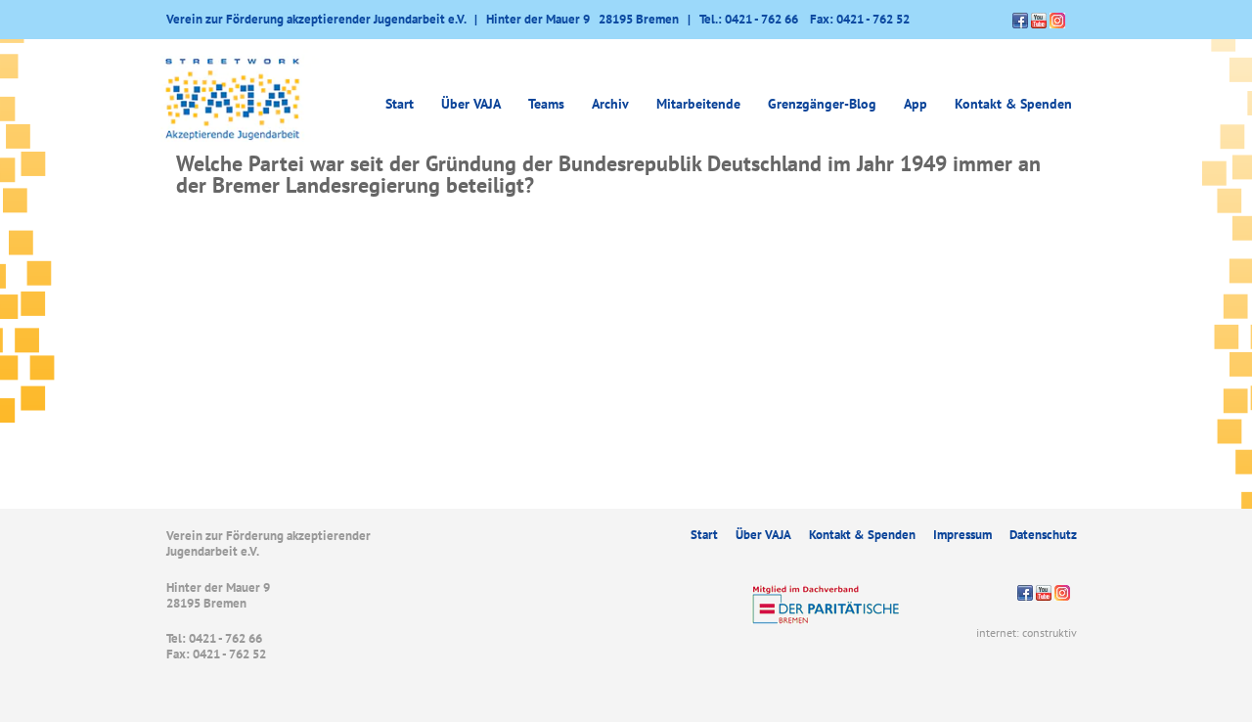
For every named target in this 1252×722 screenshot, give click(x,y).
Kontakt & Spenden (1013, 104)
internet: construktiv (1026, 632)
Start (399, 104)
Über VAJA (763, 534)
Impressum (962, 534)
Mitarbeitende (698, 104)
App (915, 104)
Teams (546, 104)
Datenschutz (1043, 534)
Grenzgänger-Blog (822, 104)
